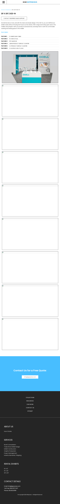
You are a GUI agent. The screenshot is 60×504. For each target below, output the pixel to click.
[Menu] (4, 2)
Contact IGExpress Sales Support (14, 18)
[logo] (30, 2)
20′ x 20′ (6, 473)
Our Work (30, 404)
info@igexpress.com (30, 377)
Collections (8, 9)
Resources (30, 401)
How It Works (8, 431)
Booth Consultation (10, 445)
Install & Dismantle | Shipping (12, 455)
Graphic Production (10, 451)
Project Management (10, 453)
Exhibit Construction (10, 449)
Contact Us (30, 408)
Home (2, 9)
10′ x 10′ (6, 469)
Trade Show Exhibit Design (12, 447)
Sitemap (30, 411)
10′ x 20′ (6, 471)
